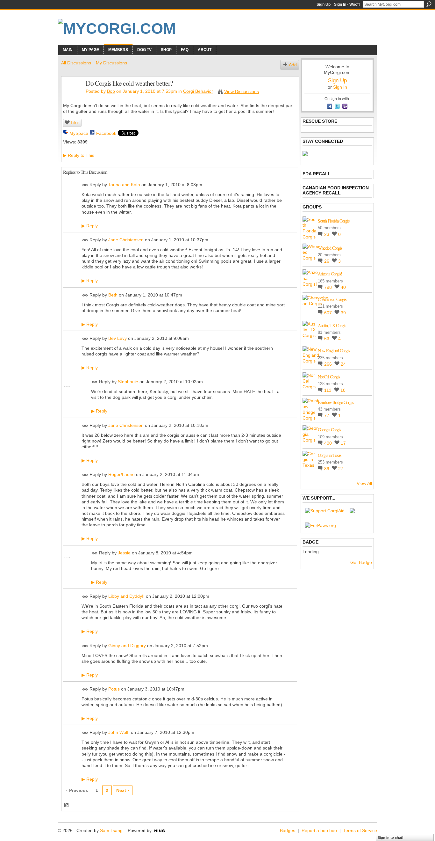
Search (428, 4)
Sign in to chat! (390, 837)
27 (340, 468)
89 (327, 468)
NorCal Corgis (329, 377)
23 (327, 234)
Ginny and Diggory (127, 645)
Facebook (106, 133)
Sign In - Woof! (347, 4)
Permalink (85, 185)
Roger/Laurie (121, 474)
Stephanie (128, 381)
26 (327, 261)
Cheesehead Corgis (332, 299)
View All (364, 483)
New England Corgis (334, 350)
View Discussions (241, 91)
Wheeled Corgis (330, 248)
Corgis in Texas (329, 455)
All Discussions (76, 62)
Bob (111, 91)
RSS (66, 805)
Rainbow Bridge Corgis (335, 402)
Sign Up (324, 4)
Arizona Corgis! (330, 274)
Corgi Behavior (198, 91)
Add (293, 64)
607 (328, 312)
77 (327, 415)
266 (328, 364)
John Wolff (119, 732)
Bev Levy (117, 338)
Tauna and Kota (124, 184)
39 (343, 312)
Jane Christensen (126, 239)
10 (343, 390)
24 (343, 364)
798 (328, 287)
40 (343, 287)
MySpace (78, 133)
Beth (113, 294)
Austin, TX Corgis (332, 325)
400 (328, 443)
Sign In (340, 87)
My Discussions (111, 62)
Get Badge (361, 562)
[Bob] (71, 96)
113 (328, 390)
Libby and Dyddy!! (126, 596)
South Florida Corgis (333, 221)
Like (75, 122)
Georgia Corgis (329, 430)
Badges (287, 830)
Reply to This (78, 155)
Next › (122, 790)
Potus (114, 688)
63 (327, 338)
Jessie (124, 552)
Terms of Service (360, 830)
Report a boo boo (319, 830)
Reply (90, 225)
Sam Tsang (111, 830)
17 (343, 443)
